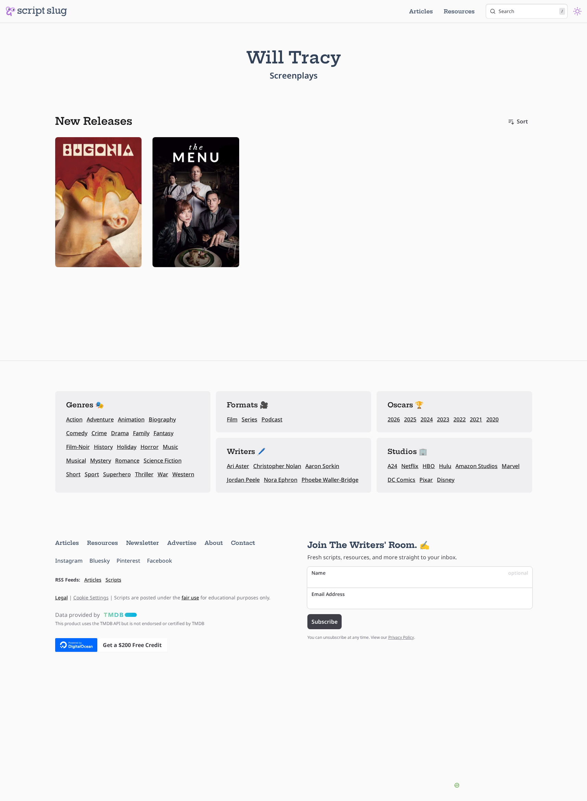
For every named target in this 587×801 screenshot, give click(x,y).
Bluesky (99, 560)
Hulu (445, 466)
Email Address (328, 594)
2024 (426, 419)
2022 (459, 419)
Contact (243, 542)
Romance (127, 460)
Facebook (159, 560)
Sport (92, 474)
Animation (131, 419)
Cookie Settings (91, 597)
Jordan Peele (243, 479)
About (214, 542)
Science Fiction (163, 460)
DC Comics (401, 479)
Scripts (113, 579)
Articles (421, 11)
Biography (162, 419)
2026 (394, 419)
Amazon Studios (476, 466)
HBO (429, 466)
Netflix (409, 466)
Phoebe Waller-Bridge (330, 479)
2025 (410, 419)
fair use (190, 597)
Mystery (100, 460)
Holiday (126, 447)
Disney (445, 479)
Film (232, 419)
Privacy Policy (401, 637)
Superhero (117, 474)
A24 (392, 466)
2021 (476, 419)
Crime (99, 433)
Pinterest (128, 560)
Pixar (426, 479)
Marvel (510, 466)
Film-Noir (78, 447)
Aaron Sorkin (322, 466)
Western (183, 474)
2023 (443, 419)
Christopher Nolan (277, 466)
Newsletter (142, 542)
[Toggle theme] (577, 11)
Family (141, 433)
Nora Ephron (280, 479)
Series (249, 419)
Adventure (100, 419)
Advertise (181, 542)
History (103, 447)
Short (73, 474)
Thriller (144, 474)
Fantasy (163, 433)
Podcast (271, 419)
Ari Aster (238, 466)
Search (531, 11)
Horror (149, 447)
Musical (76, 460)
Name (419, 573)
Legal (61, 597)
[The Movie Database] (119, 615)
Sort (522, 121)
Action (74, 419)
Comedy (76, 433)
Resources (459, 11)
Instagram (69, 560)
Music (170, 447)
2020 (492, 419)
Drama (120, 433)
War (163, 474)
